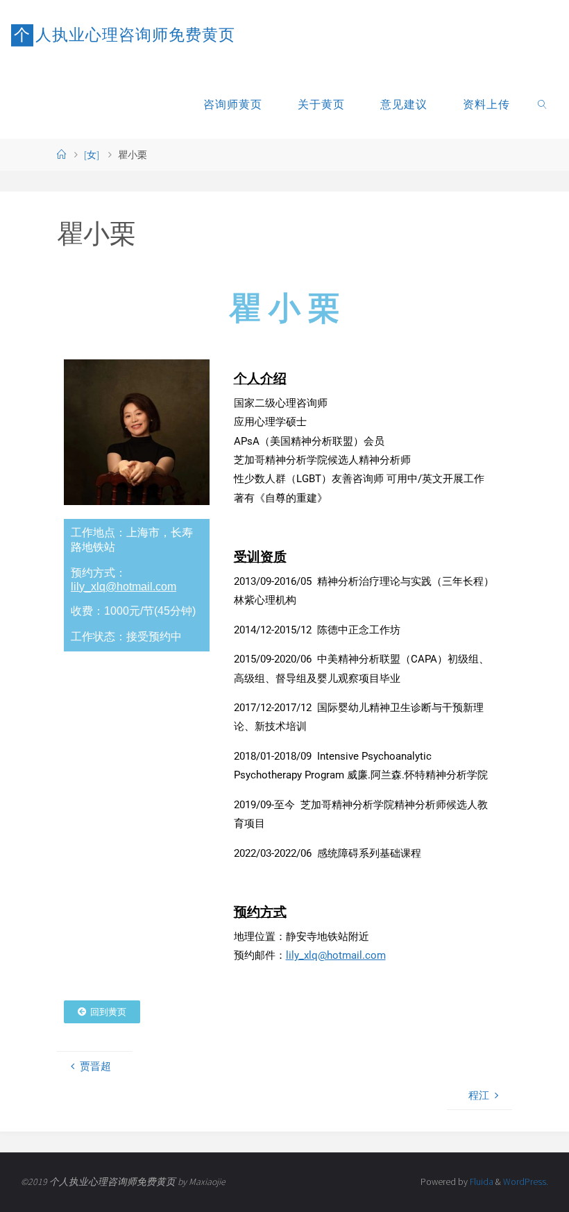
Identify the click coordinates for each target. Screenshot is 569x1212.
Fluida (480, 1182)
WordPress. (525, 1182)
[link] (543, 104)
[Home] (62, 155)
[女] (91, 155)
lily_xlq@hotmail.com (123, 586)
